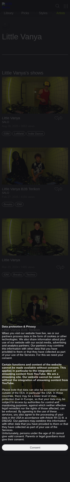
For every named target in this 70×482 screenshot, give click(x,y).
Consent (35, 447)
